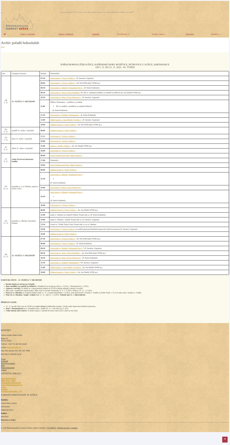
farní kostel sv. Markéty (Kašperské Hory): (66, 88)
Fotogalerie (190, 34)
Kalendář (95, 34)
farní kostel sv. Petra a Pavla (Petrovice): (65, 97)
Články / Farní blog (27, 34)
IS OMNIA (51, 428)
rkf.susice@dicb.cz (14, 347)
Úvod (3, 47)
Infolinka (4, 389)
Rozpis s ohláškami (66, 34)
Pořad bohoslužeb (7, 368)
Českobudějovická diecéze (11, 383)
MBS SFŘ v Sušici (8, 381)
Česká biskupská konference (12, 385)
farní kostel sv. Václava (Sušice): (62, 78)
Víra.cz (3, 387)
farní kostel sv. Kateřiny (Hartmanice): (65, 115)
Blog (3, 366)
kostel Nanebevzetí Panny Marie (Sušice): (66, 156)
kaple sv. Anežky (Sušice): (60, 146)
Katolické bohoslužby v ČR (11, 391)
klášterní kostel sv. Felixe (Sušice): (63, 125)
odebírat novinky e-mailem (67, 428)
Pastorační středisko (8, 378)
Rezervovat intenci (8, 363)
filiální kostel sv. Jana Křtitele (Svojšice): (65, 120)
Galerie (3, 370)
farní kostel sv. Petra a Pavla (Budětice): (65, 93)
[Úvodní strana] (4, 34)
